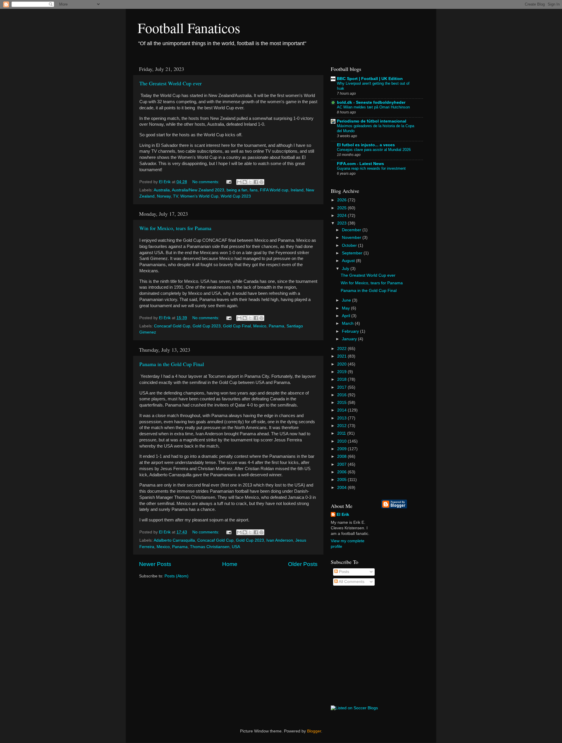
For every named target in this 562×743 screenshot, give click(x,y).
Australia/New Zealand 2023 (198, 190)
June (347, 300)
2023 (342, 223)
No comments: (206, 182)
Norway (164, 196)
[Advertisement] (404, 607)
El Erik (343, 514)
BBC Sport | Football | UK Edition (370, 78)
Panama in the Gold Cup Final (171, 364)
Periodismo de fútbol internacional (371, 121)
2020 (342, 364)
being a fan (237, 190)
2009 (342, 449)
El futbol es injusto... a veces (366, 145)
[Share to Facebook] (256, 182)
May (346, 308)
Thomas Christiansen (209, 547)
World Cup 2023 (236, 196)
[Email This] (239, 182)
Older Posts (303, 564)
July (346, 268)
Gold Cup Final (237, 326)
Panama (276, 326)
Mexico (259, 326)
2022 (342, 348)
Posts (343, 571)
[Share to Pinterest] (261, 182)
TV (175, 196)
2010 (342, 441)
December (352, 230)
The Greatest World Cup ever (170, 83)
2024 (342, 215)
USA (236, 547)
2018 (342, 379)
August (349, 261)
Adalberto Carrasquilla (174, 540)
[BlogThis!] (245, 182)
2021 (342, 356)
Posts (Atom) (177, 576)
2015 (342, 402)
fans (254, 190)
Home (229, 564)
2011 (342, 433)
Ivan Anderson (279, 540)
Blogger (314, 731)
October (350, 245)
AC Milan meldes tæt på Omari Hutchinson (373, 107)
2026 (342, 200)
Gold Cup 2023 (207, 326)
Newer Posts (155, 564)
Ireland (297, 190)
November (352, 237)
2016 (342, 395)
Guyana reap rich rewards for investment (371, 168)
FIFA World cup (274, 190)
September (353, 253)
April (346, 316)
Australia (162, 190)
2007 (342, 464)
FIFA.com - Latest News (360, 163)
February (351, 331)
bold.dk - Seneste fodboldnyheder (371, 102)
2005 (342, 479)
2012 (342, 426)
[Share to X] (250, 182)
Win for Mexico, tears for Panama (175, 228)
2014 (342, 410)
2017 (342, 387)
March (348, 323)
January (350, 339)
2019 (342, 372)
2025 (342, 208)
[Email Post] (228, 182)
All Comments (351, 581)
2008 (342, 456)
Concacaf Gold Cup (172, 326)
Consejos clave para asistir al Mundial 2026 (374, 149)
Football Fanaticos (189, 27)
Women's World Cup (199, 196)
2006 (342, 472)
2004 (342, 487)
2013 (342, 418)
